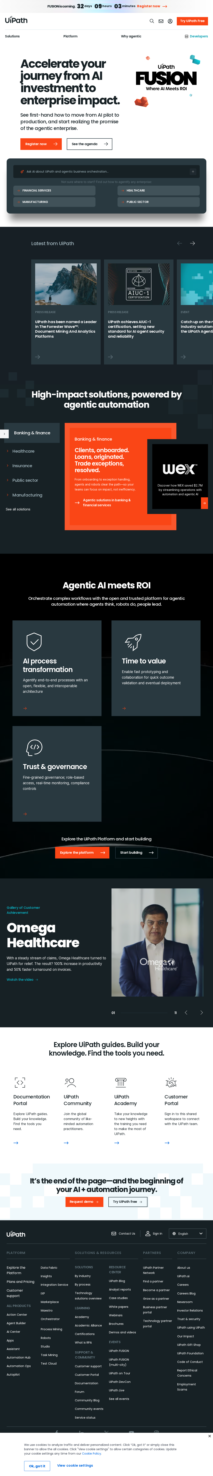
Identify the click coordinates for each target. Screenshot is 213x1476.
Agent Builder (16, 1323)
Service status (85, 1417)
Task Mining (49, 1355)
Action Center (17, 1315)
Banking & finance (32, 433)
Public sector (25, 480)
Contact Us (127, 1233)
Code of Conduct (190, 1362)
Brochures (116, 1324)
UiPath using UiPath (191, 1327)
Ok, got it (37, 1466)
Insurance (22, 466)
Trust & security (188, 1319)
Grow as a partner (156, 1299)
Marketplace (50, 1302)
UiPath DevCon (120, 1382)
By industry (83, 1276)
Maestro (47, 1310)
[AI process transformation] (57, 668)
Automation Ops (19, 1366)
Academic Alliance (88, 1325)
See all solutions (18, 509)
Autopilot (13, 1374)
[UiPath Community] (66, 1143)
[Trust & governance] (57, 773)
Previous (179, 243)
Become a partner (156, 1290)
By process (82, 1284)
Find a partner (153, 1281)
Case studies (118, 1298)
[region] (106, 1454)
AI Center (13, 1332)
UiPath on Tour (119, 1373)
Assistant (13, 1349)
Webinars (116, 1315)
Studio (45, 1346)
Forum (79, 1392)
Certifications (85, 1334)
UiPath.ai (183, 1276)
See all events (119, 1399)
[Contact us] (161, 21)
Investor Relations (190, 1310)
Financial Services (36, 190)
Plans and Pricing (20, 1281)
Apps (10, 1340)
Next (192, 243)
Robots (46, 1338)
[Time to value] (156, 668)
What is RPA (83, 1342)
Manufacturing (35, 202)
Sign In (157, 1233)
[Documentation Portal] (15, 1143)
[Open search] (152, 21)
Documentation (86, 1383)
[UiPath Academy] (116, 1143)
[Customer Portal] (167, 1143)
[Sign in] (170, 21)
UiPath (116, 1390)
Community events (89, 1409)
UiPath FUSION (119, 1351)
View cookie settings (75, 1465)
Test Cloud (49, 1363)
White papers (118, 1307)
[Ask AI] (193, 171)
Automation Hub (19, 1357)
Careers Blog (186, 1293)
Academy (82, 1317)
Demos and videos (122, 1332)
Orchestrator (50, 1319)
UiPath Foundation (190, 1353)
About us (183, 1268)
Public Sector (138, 202)
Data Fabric (49, 1268)
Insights (46, 1276)
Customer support (88, 1366)
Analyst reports (120, 1289)
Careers (183, 1285)
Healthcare (136, 190)
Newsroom (185, 1302)
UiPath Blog (117, 1281)
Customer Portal (87, 1375)
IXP (43, 1293)
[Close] (209, 1436)
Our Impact (185, 1336)
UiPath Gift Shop (189, 1345)
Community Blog (87, 1400)
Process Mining (51, 1329)
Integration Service (54, 1285)
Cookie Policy (91, 1453)
